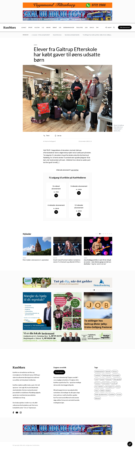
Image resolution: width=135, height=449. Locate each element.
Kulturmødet (105, 383)
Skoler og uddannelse (101, 394)
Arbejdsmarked (99, 371)
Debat (55, 27)
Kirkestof (108, 379)
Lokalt (23, 27)
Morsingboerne (110, 386)
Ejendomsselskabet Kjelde (68, 35)
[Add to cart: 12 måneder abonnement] (79, 214)
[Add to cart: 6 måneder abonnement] (56, 212)
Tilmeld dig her (59, 372)
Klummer (97, 383)
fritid (96, 379)
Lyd (60, 27)
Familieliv (97, 375)
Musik (118, 386)
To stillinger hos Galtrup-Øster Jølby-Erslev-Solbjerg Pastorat (95, 35)
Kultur (37, 27)
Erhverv (115, 371)
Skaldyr (108, 390)
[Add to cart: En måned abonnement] (56, 195)
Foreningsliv (116, 375)
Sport (30, 27)
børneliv (108, 371)
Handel (102, 379)
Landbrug (114, 383)
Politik (102, 390)
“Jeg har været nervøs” (83, 262)
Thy (97, 27)
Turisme (119, 394)
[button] (96, 233)
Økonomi (97, 398)
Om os (92, 27)
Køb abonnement (125, 27)
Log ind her (75, 170)
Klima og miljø (117, 379)
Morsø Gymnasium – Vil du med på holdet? (34, 35)
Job (86, 27)
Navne (48, 27)
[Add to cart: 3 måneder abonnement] (79, 193)
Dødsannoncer (68, 27)
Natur (96, 390)
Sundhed (111, 394)
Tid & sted (79, 27)
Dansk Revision (53, 35)
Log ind (109, 27)
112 (43, 27)
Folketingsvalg (106, 375)
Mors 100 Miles (99, 386)
